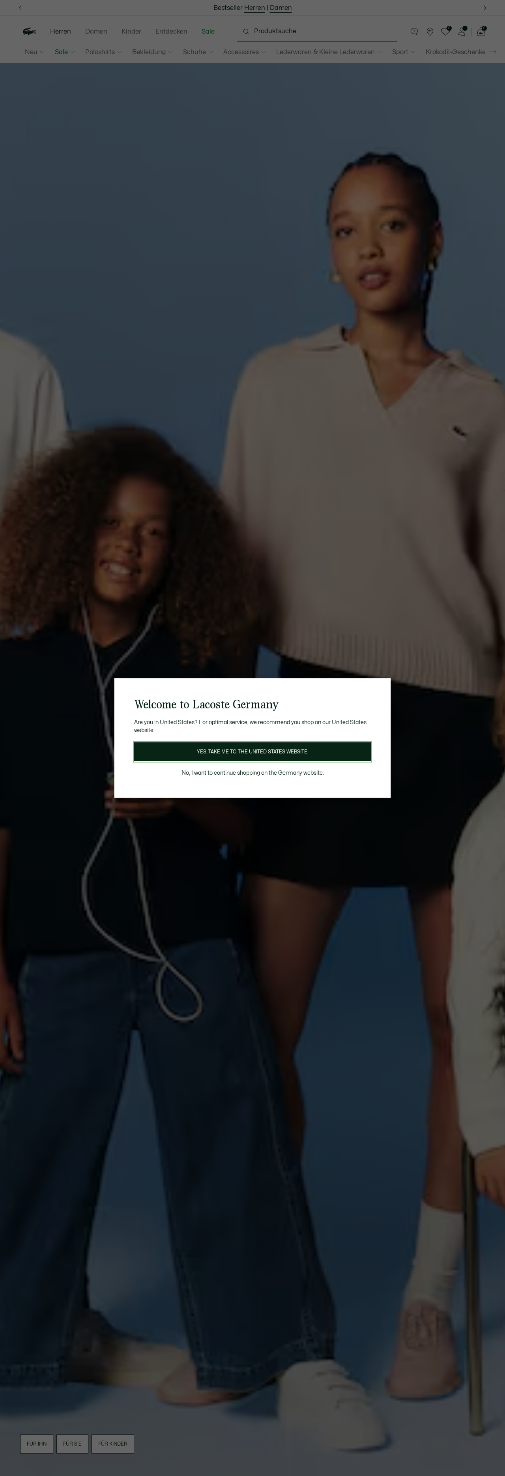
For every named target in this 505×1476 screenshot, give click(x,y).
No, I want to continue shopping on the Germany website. (252, 773)
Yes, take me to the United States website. (252, 751)
